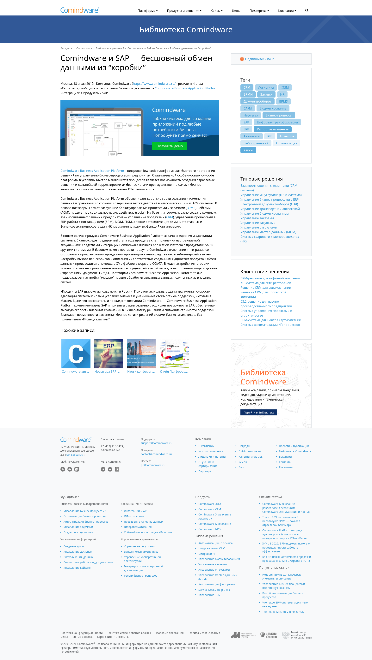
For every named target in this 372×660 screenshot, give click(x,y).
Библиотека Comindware (186, 29)
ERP (246, 129)
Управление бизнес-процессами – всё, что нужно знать (284, 586)
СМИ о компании (250, 451)
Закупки (266, 94)
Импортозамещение (272, 129)
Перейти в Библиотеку (259, 412)
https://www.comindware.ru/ (154, 83)
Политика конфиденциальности (81, 633)
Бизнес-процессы (279, 115)
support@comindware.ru (156, 443)
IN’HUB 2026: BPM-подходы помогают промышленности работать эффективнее (286, 547)
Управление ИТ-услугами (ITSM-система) (271, 195)
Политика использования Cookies (129, 633)
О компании (206, 446)
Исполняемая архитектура (141, 551)
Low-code (287, 136)
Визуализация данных (78, 557)
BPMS (191, 208)
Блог (242, 467)
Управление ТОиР (210, 595)
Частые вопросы (82, 637)
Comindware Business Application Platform (186, 88)
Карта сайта (105, 637)
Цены (236, 11)
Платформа (146, 11)
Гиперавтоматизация (138, 527)
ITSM (285, 87)
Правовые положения (169, 633)
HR (282, 94)
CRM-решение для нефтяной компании (270, 278)
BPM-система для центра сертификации (270, 320)
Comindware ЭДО (209, 504)
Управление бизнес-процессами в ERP (269, 199)
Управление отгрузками (258, 227)
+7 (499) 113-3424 (112, 446)
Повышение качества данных (143, 521)
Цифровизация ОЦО (211, 548)
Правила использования (204, 633)
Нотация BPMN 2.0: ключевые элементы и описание (281, 576)
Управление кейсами (77, 567)
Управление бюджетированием (264, 213)
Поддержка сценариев (78, 532)
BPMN (248, 94)
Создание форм (74, 546)
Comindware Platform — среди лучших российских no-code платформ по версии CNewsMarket (285, 534)
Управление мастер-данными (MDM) (268, 232)
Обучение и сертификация (207, 464)
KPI (269, 136)
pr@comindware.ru (153, 465)
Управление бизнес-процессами (85, 511)
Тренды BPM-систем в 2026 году (283, 612)
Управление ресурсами (139, 546)
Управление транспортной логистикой (270, 209)
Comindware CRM (209, 509)
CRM (169, 217)
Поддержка (258, 11)
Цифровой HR (207, 554)
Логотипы (122, 637)
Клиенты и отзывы (251, 456)
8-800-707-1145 (110, 450)
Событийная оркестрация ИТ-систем (148, 532)
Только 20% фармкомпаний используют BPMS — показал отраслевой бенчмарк (281, 521)
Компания (286, 11)
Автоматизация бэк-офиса (215, 543)
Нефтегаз (251, 115)
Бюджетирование (273, 108)
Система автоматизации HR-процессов (270, 325)
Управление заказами (257, 218)
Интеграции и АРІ (135, 511)
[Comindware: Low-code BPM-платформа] (79, 11)
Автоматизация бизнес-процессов (86, 521)
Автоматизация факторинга (216, 584)
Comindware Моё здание (214, 524)
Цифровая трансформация (277, 122)
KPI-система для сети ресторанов (265, 283)
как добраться (75, 454)
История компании (210, 451)
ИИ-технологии (134, 516)
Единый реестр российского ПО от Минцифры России (301, 635)
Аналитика (252, 136)
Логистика (266, 87)
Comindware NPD (209, 529)
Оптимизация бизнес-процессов (85, 516)
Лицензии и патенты (212, 456)
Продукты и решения (183, 11)
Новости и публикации (294, 446)
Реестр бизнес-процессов (140, 575)
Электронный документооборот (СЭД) (269, 204)
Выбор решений (256, 143)
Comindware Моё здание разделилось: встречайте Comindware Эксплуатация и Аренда (286, 508)
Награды (244, 446)
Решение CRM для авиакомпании (265, 287)
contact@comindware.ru (156, 454)
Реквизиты (286, 467)
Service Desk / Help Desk (214, 590)
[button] (307, 10)
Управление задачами (78, 527)
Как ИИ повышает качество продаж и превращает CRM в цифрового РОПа (286, 558)
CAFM (248, 108)
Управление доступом (78, 551)
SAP (246, 122)
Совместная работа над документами (88, 562)
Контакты (285, 462)
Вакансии (285, 456)
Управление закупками (258, 223)
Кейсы (215, 11)
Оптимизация (286, 143)
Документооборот (257, 101)
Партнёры (205, 471)
